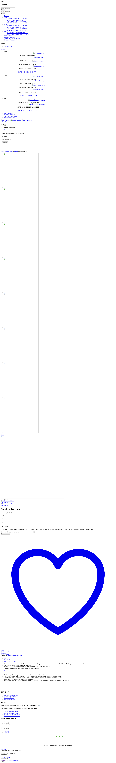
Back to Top (4, 749)
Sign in (3, 49)
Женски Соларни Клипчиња (12, 716)
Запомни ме (7, 139)
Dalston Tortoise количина (10, 532)
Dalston (16, 151)
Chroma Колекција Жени (11, 713)
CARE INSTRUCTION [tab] (10, 661)
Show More (4, 671)
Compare (3, 760)
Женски (6, 151)
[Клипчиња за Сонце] (38, 62)
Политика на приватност (11, 695)
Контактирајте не (9, 698)
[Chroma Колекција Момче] (37, 104)
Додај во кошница (5, 533)
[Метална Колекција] (39, 66)
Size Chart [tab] (7, 659)
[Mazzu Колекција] (39, 57)
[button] (8, 46)
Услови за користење (10, 696)
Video (2, 435)
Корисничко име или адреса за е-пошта (13, 133)
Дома (2, 151)
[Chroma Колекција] (39, 53)
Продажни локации (9, 699)
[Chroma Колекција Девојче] (36, 100)
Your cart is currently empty (8, 127)
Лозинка (4, 136)
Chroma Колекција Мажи (11, 711)
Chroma (11, 151)
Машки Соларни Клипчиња (12, 714)
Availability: (4, 513)
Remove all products (12, 760)
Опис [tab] (5, 658)
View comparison (5, 757)
